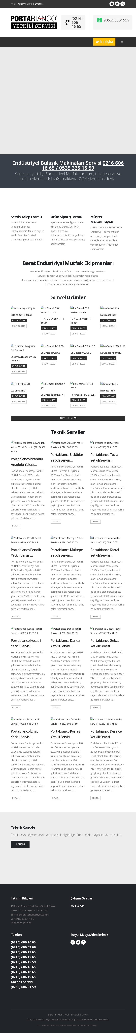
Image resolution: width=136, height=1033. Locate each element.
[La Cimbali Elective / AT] (53, 385)
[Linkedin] (122, 3)
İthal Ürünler (18, 320)
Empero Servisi (102, 1019)
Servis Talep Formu (26, 216)
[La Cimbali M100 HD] (112, 346)
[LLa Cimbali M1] (20, 383)
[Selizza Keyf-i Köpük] (23, 308)
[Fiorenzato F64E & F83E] (82, 385)
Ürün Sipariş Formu (66, 216)
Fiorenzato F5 (107, 390)
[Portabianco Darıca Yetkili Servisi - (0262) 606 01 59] (68, 630)
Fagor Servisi (52, 1019)
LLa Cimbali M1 (19, 390)
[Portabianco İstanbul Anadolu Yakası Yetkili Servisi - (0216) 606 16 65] (28, 446)
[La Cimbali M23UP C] (82, 346)
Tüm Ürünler (68, 418)
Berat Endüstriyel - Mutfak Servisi (68, 1014)
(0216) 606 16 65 (77, 22)
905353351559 (117, 20)
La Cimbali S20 (107, 314)
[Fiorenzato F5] (109, 383)
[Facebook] (111, 3)
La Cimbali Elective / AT (53, 394)
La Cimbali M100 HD (110, 352)
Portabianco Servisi (84, 1019)
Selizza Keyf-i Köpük (21, 314)
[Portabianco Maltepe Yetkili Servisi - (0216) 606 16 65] (68, 539)
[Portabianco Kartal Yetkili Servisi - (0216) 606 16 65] (107, 539)
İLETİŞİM (106, 42)
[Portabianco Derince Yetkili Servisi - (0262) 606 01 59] (107, 721)
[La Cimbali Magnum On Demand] (23, 348)
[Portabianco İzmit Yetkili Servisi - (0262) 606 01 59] (28, 721)
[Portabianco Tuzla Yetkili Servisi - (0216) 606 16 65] (107, 444)
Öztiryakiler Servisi (35, 1019)
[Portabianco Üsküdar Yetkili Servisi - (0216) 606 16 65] (68, 444)
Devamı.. (16, 526)
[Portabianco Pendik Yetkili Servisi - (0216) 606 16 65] (28, 539)
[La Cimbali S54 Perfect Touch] (53, 310)
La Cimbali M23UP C (80, 352)
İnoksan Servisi (66, 1019)
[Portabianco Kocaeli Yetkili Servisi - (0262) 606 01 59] (28, 630)
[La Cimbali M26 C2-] (52, 346)
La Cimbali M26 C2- (51, 352)
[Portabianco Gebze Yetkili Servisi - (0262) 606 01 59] (107, 630)
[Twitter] (117, 3)
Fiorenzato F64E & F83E (82, 394)
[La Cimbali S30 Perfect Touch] (82, 310)
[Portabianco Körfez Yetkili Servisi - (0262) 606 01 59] (68, 721)
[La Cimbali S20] (109, 308)
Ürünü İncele (18, 326)
